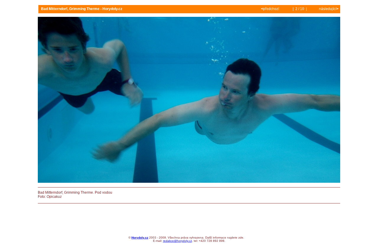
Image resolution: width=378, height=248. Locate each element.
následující (328, 9)
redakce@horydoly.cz (177, 240)
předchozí (270, 9)
